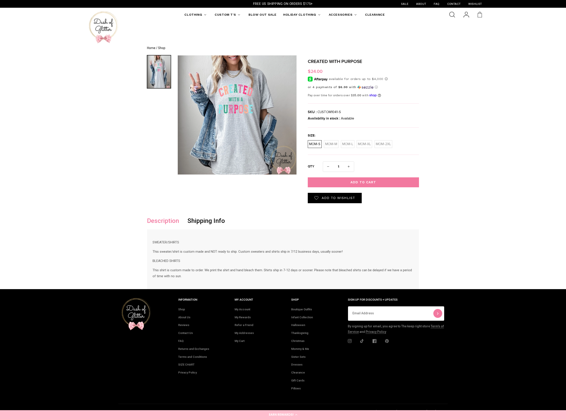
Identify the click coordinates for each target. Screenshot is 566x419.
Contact (454, 3)
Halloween (298, 325)
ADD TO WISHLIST (338, 198)
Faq (437, 3)
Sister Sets (298, 356)
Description (163, 220)
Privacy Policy (187, 372)
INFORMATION (187, 299)
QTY (311, 167)
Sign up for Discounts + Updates (373, 299)
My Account (242, 309)
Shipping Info (206, 220)
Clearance (298, 372)
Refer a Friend (244, 325)
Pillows (296, 388)
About (421, 3)
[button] (283, 414)
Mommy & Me (300, 349)
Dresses (296, 364)
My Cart (240, 341)
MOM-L (347, 143)
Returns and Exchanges (193, 349)
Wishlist (475, 3)
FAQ (181, 341)
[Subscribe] (437, 313)
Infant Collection (302, 317)
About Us (184, 317)
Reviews (183, 325)
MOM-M (331, 143)
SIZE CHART (186, 364)
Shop (181, 309)
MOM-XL (364, 143)
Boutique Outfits (301, 309)
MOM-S (314, 143)
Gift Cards (297, 380)
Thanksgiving (299, 333)
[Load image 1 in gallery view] (159, 71)
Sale (404, 3)
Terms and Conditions (192, 356)
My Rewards (243, 317)
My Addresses (244, 333)
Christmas (297, 341)
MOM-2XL (383, 143)
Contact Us (185, 333)
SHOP (295, 299)
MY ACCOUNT (244, 299)
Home (151, 48)
